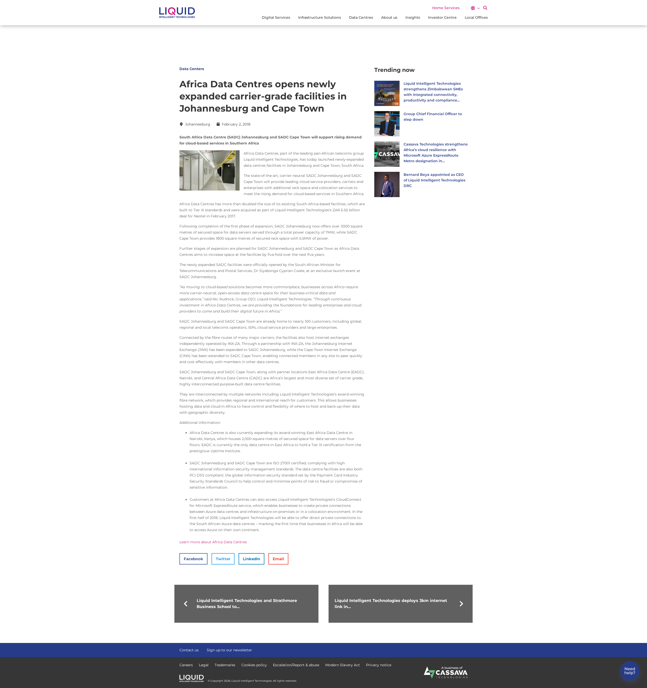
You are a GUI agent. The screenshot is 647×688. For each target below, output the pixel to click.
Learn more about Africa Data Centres (213, 542)
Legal (204, 665)
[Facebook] (446, 649)
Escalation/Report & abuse (296, 665)
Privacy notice (378, 665)
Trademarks (225, 665)
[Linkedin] (465, 649)
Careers (186, 665)
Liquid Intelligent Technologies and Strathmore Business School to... (247, 603)
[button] (475, 8)
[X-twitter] (455, 649)
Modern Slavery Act (342, 665)
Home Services (445, 8)
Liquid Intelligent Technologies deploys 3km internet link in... (391, 603)
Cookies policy (254, 665)
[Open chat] (629, 670)
